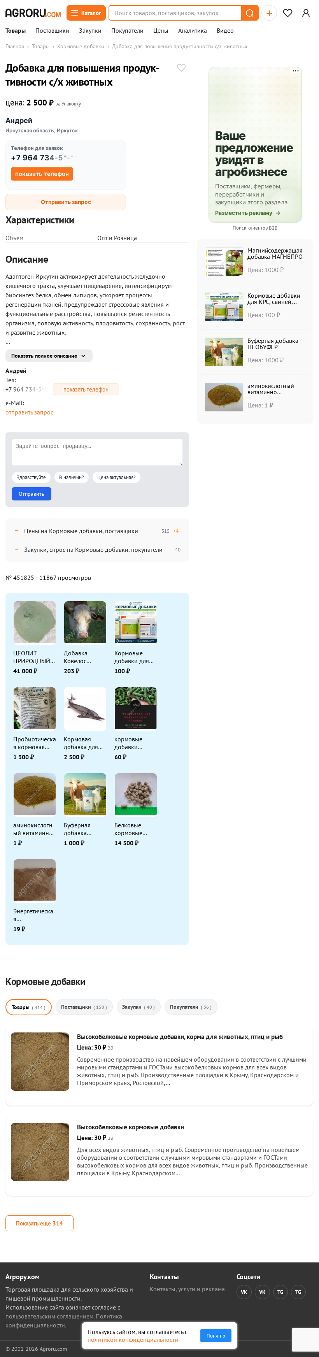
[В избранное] (181, 68)
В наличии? (71, 477)
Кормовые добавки (80, 46)
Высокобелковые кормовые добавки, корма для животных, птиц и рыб (180, 1036)
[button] (249, 13)
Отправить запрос (66, 201)
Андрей (18, 120)
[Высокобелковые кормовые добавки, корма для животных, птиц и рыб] (40, 1088)
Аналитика (192, 30)
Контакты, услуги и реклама (187, 1289)
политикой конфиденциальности (133, 1339)
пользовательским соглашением (49, 1316)
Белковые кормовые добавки (128, 829)
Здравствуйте (31, 477)
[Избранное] (287, 13)
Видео (225, 30)
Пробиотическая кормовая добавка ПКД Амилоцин (34, 743)
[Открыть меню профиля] (306, 13)
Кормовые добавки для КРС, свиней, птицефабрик (132, 657)
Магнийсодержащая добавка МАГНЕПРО (274, 253)
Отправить (31, 493)
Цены (160, 30)
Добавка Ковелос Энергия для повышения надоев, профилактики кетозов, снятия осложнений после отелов (85, 657)
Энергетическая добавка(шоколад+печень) (34, 915)
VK (244, 1292)
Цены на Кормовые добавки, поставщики (81, 531)
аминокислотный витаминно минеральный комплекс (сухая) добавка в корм (34, 829)
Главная (14, 46)
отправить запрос (29, 412)
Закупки (90, 30)
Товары (15, 30)
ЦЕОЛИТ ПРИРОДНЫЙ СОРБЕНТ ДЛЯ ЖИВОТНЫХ (32, 657)
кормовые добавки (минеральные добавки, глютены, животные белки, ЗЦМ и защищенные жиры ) (133, 743)
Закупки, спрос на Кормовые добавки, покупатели (93, 549)
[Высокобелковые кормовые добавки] (40, 1179)
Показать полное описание (44, 355)
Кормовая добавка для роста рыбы (81, 743)
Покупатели (127, 30)
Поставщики (52, 30)
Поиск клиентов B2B (255, 228)
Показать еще (39, 1223)
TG (280, 1292)
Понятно (216, 1335)
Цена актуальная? (116, 477)
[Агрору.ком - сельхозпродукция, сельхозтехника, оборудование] (33, 13)
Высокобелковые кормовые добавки (130, 1127)
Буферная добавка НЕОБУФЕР (79, 829)
